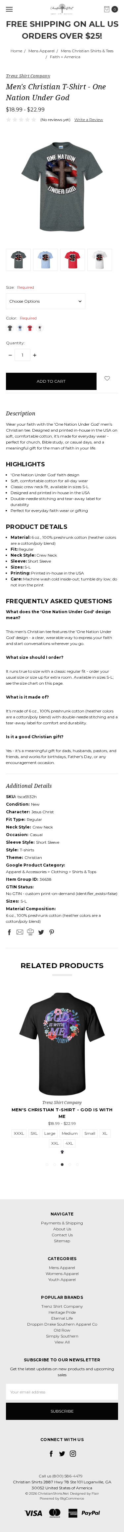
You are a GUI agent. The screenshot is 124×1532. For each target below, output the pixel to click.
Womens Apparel (62, 1273)
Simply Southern (62, 1336)
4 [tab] (69, 1164)
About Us (62, 1228)
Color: (21, 318)
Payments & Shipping (62, 1222)
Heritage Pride (62, 1312)
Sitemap (62, 1240)
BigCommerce (72, 1498)
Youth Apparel (62, 1279)
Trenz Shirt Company (62, 1306)
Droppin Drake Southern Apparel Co (62, 1324)
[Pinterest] (51, 932)
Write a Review (88, 119)
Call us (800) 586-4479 (61, 1475)
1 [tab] (47, 1164)
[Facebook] (9, 932)
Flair (95, 1493)
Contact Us (62, 1234)
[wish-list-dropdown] (107, 378)
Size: (20, 287)
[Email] (20, 932)
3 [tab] (62, 1164)
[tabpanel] (62, 1074)
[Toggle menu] (9, 9)
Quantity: (15, 342)
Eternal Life (62, 1318)
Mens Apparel (62, 1267)
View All (62, 1342)
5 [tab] (77, 1164)
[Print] (30, 932)
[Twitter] (41, 932)
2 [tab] (54, 1164)
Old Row (62, 1330)
